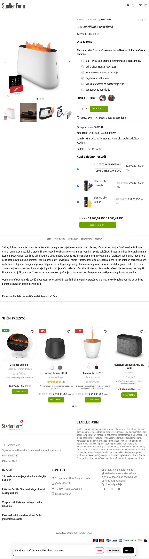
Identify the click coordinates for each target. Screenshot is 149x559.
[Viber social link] (100, 149)
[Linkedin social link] (97, 149)
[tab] (49, 238)
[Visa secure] (145, 539)
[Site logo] (13, 5)
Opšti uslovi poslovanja (114, 480)
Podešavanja (113, 550)
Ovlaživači (106, 19)
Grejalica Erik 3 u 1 (20, 364)
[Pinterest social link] (93, 149)
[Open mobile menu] (145, 6)
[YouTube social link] (119, 489)
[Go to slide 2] (76, 406)
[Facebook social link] (85, 149)
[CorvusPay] (129, 539)
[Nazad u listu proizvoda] (141, 20)
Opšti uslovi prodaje (112, 484)
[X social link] (89, 149)
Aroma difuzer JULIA (56, 373)
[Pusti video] (7, 96)
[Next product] (145, 20)
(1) (63, 381)
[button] (5, 62)
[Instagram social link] (112, 489)
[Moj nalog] (133, 6)
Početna (80, 19)
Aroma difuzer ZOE (93, 373)
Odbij (99, 550)
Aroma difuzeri (108, 132)
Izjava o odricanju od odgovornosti (119, 476)
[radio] (102, 98)
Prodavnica (93, 19)
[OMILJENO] (32, 331)
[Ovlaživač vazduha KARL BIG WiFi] (129, 344)
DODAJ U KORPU (99, 109)
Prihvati (128, 550)
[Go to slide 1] (73, 406)
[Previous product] (138, 20)
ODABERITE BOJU (86, 97)
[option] (37, 99)
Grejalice (12, 368)
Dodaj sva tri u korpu (97, 225)
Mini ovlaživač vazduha (98, 138)
